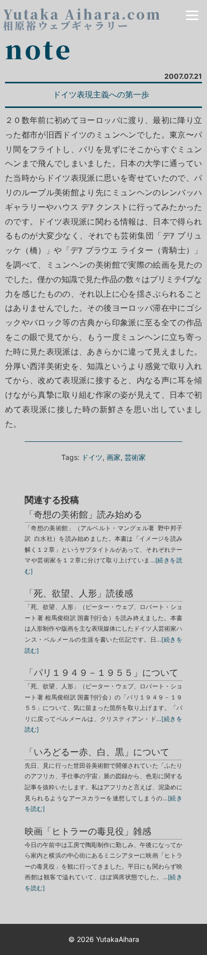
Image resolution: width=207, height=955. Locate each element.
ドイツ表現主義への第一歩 (101, 94)
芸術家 (135, 457)
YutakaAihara (117, 939)
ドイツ (91, 457)
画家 (114, 457)
